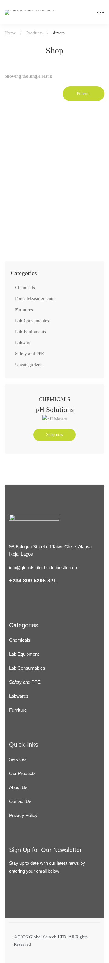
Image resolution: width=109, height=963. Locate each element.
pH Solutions (54, 409)
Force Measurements (34, 298)
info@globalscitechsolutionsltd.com (43, 567)
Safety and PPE (29, 353)
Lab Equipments (30, 331)
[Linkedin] (11, 904)
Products (34, 32)
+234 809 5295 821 (32, 580)
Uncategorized (29, 364)
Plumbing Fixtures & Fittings (37, 221)
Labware (23, 342)
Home (10, 32)
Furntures (24, 309)
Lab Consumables (32, 320)
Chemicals (25, 287)
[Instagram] (26, 904)
